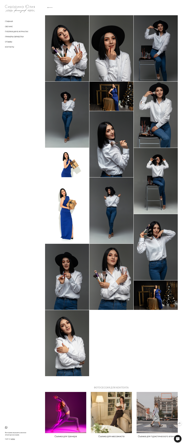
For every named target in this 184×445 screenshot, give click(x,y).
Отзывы (8, 42)
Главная (9, 21)
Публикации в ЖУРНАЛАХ (16, 31)
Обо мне (9, 26)
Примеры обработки (14, 36)
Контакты (9, 47)
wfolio (13, 439)
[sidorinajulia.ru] (20, 9)
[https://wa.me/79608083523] (6, 427)
